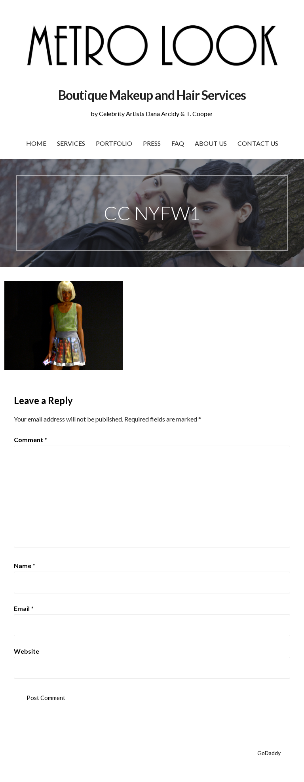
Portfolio (114, 143)
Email (24, 608)
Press (152, 143)
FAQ (177, 143)
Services (71, 143)
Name (24, 565)
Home (36, 143)
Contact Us (258, 143)
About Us (211, 143)
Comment (30, 439)
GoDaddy (269, 753)
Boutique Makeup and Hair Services (151, 95)
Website (26, 651)
